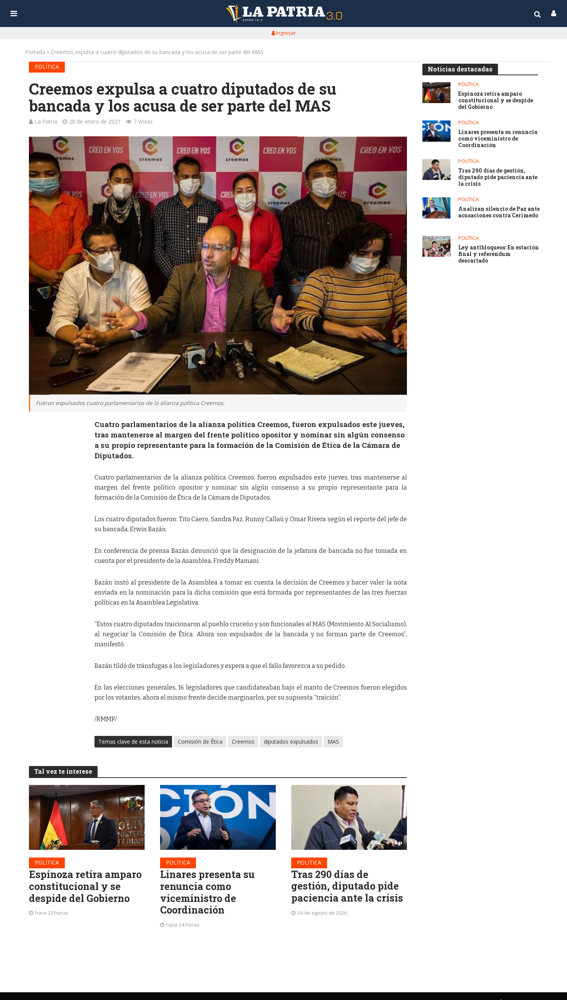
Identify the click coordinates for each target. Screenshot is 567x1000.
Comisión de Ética (200, 741)
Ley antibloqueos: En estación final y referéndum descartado (498, 254)
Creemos (243, 741)
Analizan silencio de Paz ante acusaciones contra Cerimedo (499, 212)
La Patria (46, 121)
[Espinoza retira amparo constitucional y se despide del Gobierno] (87, 817)
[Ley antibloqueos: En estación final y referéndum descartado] (436, 246)
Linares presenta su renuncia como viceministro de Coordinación (207, 892)
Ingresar (285, 32)
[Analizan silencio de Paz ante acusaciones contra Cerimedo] (436, 208)
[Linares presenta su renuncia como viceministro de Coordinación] (218, 817)
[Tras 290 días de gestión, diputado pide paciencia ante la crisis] (349, 817)
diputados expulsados (291, 741)
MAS (333, 741)
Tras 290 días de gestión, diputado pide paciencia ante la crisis (347, 886)
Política (47, 66)
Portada (35, 52)
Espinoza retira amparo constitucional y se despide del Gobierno (85, 886)
